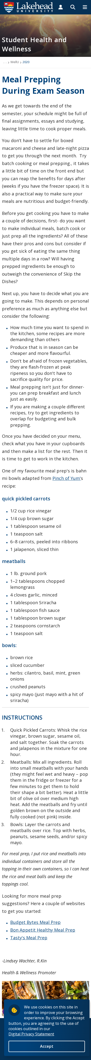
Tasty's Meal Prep (28, 938)
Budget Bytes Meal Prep (35, 922)
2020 (26, 62)
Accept (46, 1046)
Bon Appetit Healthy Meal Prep (42, 930)
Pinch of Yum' (66, 478)
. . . (5, 62)
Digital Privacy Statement (31, 1034)
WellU (14, 62)
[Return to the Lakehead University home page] (28, 6)
